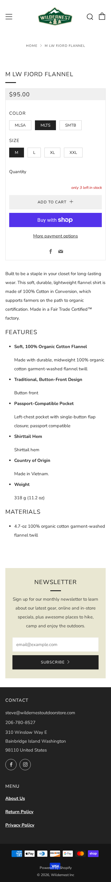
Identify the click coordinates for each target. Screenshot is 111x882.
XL (52, 152)
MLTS (45, 125)
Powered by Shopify (56, 867)
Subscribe (53, 662)
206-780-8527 (20, 722)
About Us (15, 798)
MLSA (20, 125)
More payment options (55, 236)
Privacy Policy (19, 825)
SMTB (70, 125)
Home (32, 46)
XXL (73, 152)
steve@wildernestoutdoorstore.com (40, 713)
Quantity (17, 172)
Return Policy (19, 812)
